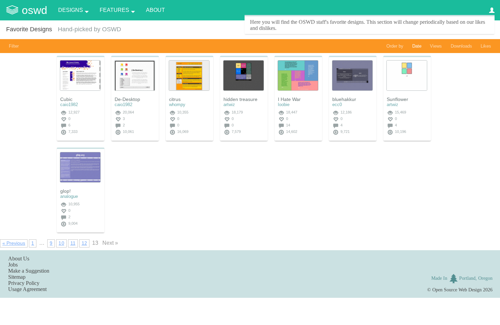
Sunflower (397, 99)
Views (436, 46)
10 (61, 243)
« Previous (13, 243)
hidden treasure (240, 99)
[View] (80, 75)
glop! (65, 191)
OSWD (34, 10)
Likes (486, 46)
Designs (70, 10)
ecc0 (337, 104)
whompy (177, 104)
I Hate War (289, 99)
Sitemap (17, 277)
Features (114, 10)
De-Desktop (127, 99)
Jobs (13, 265)
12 (84, 243)
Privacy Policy (23, 283)
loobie (283, 104)
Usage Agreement (27, 289)
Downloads (461, 46)
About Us (18, 258)
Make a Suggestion (28, 271)
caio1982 (69, 104)
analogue (69, 196)
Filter (14, 46)
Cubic (66, 99)
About (155, 10)
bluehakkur (344, 99)
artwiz (229, 104)
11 (73, 243)
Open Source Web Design (457, 289)
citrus (175, 99)
